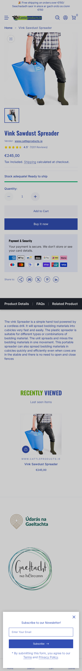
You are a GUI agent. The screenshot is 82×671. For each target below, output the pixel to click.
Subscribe (39, 643)
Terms (27, 657)
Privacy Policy (48, 657)
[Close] (74, 617)
